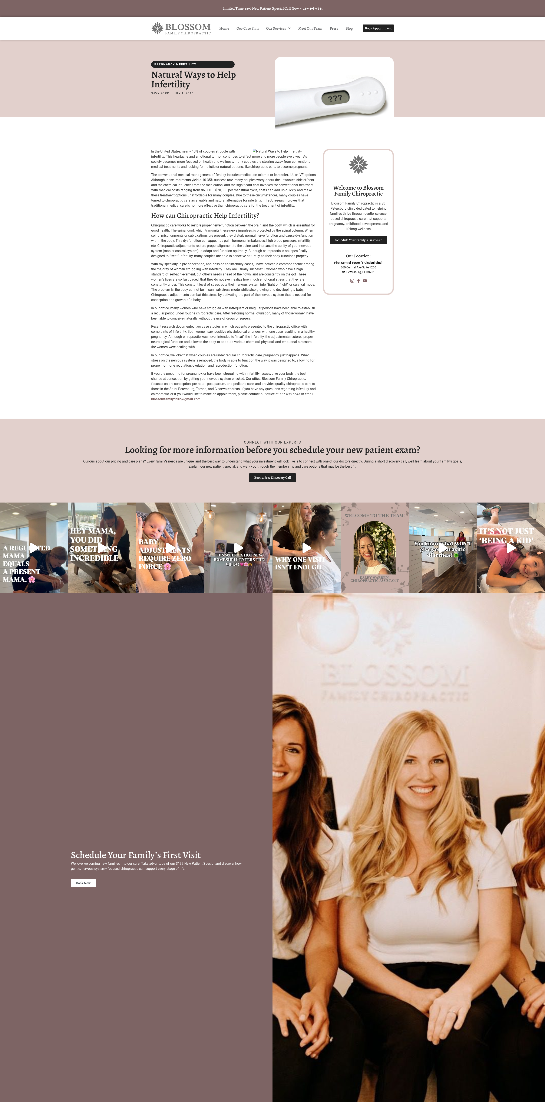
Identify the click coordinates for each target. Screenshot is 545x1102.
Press (334, 28)
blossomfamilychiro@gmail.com (176, 399)
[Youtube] (365, 281)
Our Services (276, 28)
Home (224, 28)
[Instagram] (352, 281)
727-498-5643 (313, 8)
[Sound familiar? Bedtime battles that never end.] (511, 548)
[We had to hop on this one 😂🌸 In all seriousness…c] (443, 548)
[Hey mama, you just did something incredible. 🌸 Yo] (102, 548)
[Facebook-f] (358, 281)
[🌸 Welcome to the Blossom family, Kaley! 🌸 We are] (375, 548)
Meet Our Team (310, 28)
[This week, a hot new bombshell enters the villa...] (238, 548)
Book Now (83, 883)
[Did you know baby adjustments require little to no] (170, 548)
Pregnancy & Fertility (175, 64)
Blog (349, 28)
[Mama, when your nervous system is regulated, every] (34, 548)
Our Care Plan (248, 28)
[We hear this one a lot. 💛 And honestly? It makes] (306, 548)
